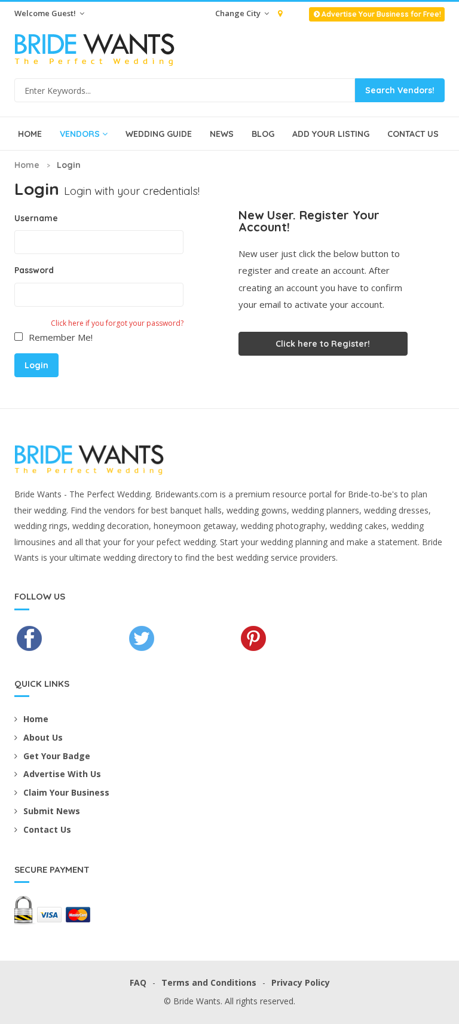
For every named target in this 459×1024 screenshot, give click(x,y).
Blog (263, 134)
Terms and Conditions (208, 982)
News (222, 134)
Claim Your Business (66, 792)
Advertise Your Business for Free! (381, 14)
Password (34, 270)
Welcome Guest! (46, 13)
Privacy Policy (300, 982)
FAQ (138, 982)
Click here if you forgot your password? (117, 323)
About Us (43, 737)
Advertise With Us (62, 774)
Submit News (51, 811)
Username (36, 218)
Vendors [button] (80, 134)
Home (30, 134)
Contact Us (413, 134)
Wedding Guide (159, 134)
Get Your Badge (56, 756)
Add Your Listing (330, 134)
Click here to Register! (323, 343)
